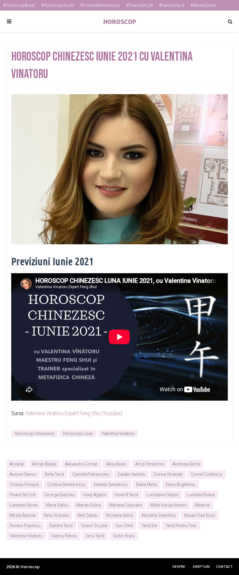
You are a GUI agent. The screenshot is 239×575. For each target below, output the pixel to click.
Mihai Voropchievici (168, 505)
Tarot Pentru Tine (180, 525)
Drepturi (201, 566)
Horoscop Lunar (78, 433)
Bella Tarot (54, 474)
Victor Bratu (124, 536)
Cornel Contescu (206, 474)
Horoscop (119, 21)
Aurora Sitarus (23, 474)
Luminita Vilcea (23, 505)
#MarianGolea (203, 5)
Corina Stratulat (168, 474)
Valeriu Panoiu (64, 536)
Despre (178, 566)
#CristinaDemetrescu (100, 5)
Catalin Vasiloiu (131, 474)
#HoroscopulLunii (57, 5)
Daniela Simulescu (111, 484)
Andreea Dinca (186, 464)
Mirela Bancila (22, 515)
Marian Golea (89, 505)
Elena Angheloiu (180, 484)
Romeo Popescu (25, 525)
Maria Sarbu (57, 505)
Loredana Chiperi (163, 495)
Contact (224, 566)
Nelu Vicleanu (56, 515)
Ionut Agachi (94, 495)
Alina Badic (116, 464)
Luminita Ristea (201, 495)
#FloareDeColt (139, 5)
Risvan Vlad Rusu (199, 515)
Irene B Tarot (126, 495)
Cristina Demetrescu (66, 484)
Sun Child (124, 525)
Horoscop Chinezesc (34, 433)
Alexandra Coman (81, 464)
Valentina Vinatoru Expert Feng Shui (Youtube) (74, 413)
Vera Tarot (95, 536)
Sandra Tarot (61, 525)
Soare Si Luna (94, 525)
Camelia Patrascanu (91, 474)
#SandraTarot (171, 5)
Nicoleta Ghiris (119, 515)
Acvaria (17, 464)
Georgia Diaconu (59, 495)
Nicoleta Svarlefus (159, 515)
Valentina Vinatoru (117, 433)
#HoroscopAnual (19, 5)
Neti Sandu (87, 515)
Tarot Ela (149, 525)
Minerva (202, 505)
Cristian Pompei (24, 484)
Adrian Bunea (44, 464)
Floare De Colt (23, 495)
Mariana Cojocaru (125, 505)
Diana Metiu (146, 484)
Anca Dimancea (149, 464)
